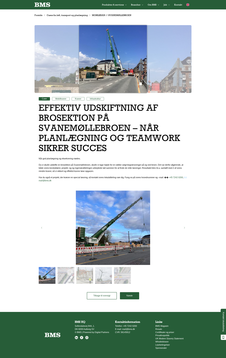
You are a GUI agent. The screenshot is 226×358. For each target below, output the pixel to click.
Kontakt (178, 4)
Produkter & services (113, 4)
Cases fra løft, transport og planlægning (67, 15)
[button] (41, 227)
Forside (39, 15)
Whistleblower (162, 342)
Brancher (135, 4)
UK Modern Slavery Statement (169, 338)
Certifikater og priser (164, 332)
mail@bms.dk (45, 180)
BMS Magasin (161, 326)
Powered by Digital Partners (96, 332)
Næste (129, 296)
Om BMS (152, 4)
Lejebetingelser (162, 345)
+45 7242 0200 (176, 177)
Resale (158, 329)
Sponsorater (161, 348)
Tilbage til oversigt (101, 296)
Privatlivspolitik (162, 335)
